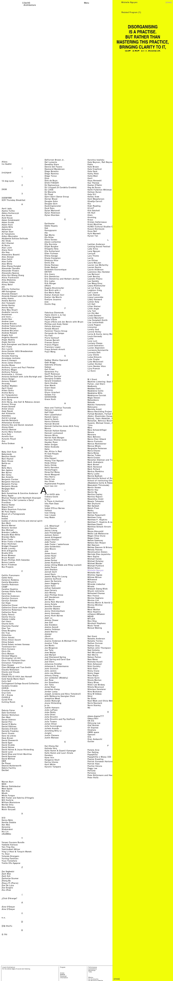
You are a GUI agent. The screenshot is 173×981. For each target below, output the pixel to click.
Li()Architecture (29, 4)
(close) (169, 2)
